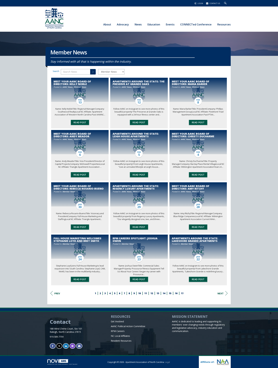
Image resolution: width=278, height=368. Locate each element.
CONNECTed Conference (196, 24)
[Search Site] (225, 3)
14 (164, 293)
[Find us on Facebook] (53, 346)
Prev (57, 293)
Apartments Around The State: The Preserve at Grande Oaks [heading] (139, 82)
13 (158, 293)
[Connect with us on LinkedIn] (66, 346)
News (138, 24)
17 (182, 293)
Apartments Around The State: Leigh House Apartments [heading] (136, 135)
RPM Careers (118, 331)
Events (170, 24)
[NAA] (222, 362)
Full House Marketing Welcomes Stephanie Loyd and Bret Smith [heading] (77, 239)
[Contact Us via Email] (79, 346)
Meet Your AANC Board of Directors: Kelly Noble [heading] (72, 82)
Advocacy (123, 24)
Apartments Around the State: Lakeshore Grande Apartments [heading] (195, 239)
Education (153, 24)
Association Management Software (62, 364)
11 (145, 293)
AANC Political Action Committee (128, 326)
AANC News (67, 87)
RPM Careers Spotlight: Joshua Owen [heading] (135, 239)
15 (170, 293)
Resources (224, 24)
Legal (167, 362)
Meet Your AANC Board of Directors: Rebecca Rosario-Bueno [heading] (79, 187)
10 (139, 293)
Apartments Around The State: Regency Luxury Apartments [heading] (136, 187)
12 (151, 293)
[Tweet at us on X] (59, 346)
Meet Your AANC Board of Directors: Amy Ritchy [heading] (190, 187)
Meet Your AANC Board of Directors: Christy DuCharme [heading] (193, 135)
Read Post (80, 122)
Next (221, 293)
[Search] (93, 72)
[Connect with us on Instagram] (72, 346)
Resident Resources (121, 340)
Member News (80, 87)
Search (56, 71)
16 (176, 293)
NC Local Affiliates (120, 335)
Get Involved (117, 321)
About (107, 24)
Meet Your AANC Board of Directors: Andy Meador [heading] (72, 135)
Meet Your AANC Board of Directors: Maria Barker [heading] (190, 82)
